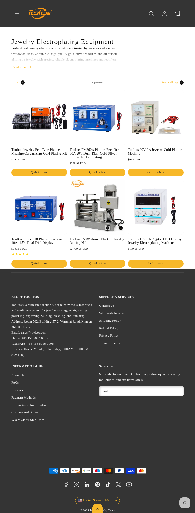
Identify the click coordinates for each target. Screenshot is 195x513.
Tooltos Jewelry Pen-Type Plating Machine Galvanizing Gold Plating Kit (39, 151)
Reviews (17, 390)
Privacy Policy (109, 335)
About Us (17, 375)
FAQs (15, 382)
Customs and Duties (24, 412)
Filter (16, 82)
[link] (164, 13)
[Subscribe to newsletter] (180, 391)
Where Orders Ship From (27, 420)
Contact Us (106, 305)
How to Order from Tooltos (29, 405)
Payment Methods (23, 397)
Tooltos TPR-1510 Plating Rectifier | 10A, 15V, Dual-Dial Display (38, 241)
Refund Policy (108, 328)
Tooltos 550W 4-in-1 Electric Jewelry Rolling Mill (97, 241)
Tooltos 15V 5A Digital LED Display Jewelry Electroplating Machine (155, 241)
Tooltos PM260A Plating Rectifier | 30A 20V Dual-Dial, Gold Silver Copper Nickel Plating (95, 153)
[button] (17, 13)
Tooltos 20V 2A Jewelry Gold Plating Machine (155, 151)
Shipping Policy (110, 320)
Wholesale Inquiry (111, 313)
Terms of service (110, 343)
